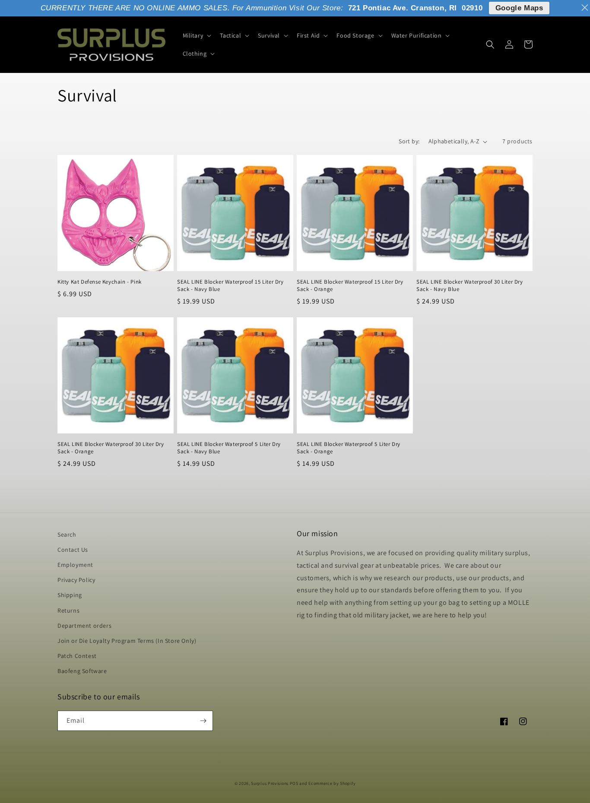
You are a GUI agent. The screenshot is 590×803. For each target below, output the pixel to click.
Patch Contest (77, 656)
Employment (75, 565)
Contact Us (72, 549)
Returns (68, 610)
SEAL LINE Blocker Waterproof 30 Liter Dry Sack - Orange (110, 448)
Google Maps (519, 8)
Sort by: (409, 141)
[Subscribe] (203, 721)
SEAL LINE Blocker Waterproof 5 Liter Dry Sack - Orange (348, 448)
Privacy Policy (76, 580)
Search (66, 534)
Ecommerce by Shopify (331, 783)
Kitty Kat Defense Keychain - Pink (99, 281)
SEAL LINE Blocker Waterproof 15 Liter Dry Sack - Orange (350, 285)
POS (294, 783)
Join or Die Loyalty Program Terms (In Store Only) (126, 641)
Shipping (69, 595)
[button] (196, 35)
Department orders (84, 625)
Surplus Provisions (270, 783)
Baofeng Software (82, 671)
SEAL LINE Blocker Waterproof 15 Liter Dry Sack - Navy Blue (230, 285)
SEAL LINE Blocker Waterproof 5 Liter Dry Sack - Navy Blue (229, 448)
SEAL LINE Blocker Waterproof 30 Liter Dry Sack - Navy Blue (469, 285)
